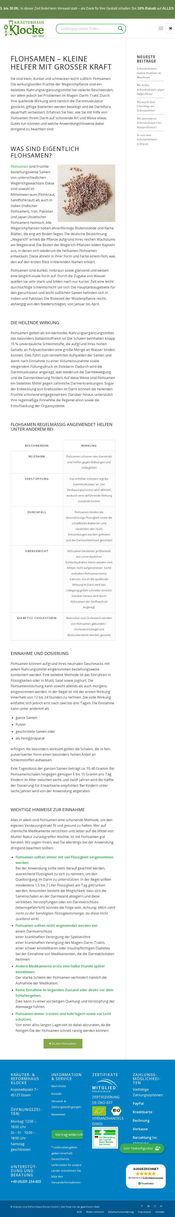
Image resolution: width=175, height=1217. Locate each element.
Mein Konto (58, 1086)
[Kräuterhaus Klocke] (24, 28)
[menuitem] (161, 28)
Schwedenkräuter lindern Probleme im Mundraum (149, 72)
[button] (146, 1176)
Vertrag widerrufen (70, 1134)
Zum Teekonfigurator (138, 1148)
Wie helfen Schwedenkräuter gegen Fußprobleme (150, 89)
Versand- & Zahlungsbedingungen (66, 1104)
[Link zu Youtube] (148, 1206)
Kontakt (56, 1094)
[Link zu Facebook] (142, 1206)
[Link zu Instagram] (155, 1206)
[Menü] (161, 28)
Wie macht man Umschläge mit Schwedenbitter (146, 106)
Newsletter (58, 1114)
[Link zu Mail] (161, 1206)
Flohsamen (19, 166)
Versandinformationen (66, 1182)
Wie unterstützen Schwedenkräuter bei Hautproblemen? (149, 122)
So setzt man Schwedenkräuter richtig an (147, 139)
